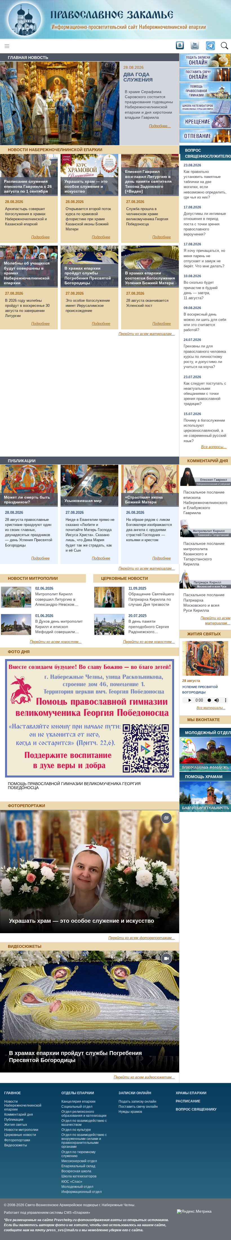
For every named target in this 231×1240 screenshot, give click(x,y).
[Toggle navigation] (7, 46)
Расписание (188, 1101)
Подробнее (40, 237)
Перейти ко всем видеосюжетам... (144, 1077)
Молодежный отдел (77, 1187)
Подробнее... (160, 126)
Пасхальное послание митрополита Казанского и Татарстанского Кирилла (204, 553)
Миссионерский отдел (79, 1161)
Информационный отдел (81, 1192)
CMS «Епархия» (77, 1213)
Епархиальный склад (78, 1166)
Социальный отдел (76, 1107)
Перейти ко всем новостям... (56, 642)
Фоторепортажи (17, 1140)
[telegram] (210, 46)
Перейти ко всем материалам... (147, 334)
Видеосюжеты (15, 1145)
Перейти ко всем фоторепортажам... (141, 938)
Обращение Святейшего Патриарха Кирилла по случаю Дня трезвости (151, 599)
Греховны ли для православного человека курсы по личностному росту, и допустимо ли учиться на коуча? (205, 356)
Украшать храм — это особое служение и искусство (81, 921)
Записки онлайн (135, 1093)
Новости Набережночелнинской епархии (22, 1105)
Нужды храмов (130, 1112)
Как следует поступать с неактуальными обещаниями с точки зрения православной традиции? (205, 393)
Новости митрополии (21, 1130)
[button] (224, 46)
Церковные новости (20, 1135)
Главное (12, 1093)
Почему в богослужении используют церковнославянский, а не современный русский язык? (205, 430)
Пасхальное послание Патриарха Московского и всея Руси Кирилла (204, 603)
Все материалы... (211, 708)
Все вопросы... (214, 447)
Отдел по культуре (76, 1130)
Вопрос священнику (196, 1109)
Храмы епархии (191, 1093)
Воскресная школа (76, 1171)
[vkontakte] (180, 45)
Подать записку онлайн (137, 1102)
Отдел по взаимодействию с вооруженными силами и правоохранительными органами (84, 1141)
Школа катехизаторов (78, 1176)
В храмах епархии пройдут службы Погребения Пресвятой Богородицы (75, 1056)
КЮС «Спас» (71, 1182)
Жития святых (15, 1125)
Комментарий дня (18, 1114)
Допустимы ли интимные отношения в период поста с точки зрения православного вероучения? (205, 224)
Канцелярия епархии (78, 1102)
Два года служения (138, 77)
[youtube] (194, 45)
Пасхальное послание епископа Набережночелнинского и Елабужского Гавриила (205, 502)
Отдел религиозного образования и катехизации (83, 1114)
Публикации (13, 1120)
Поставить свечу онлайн (138, 1107)
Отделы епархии (77, 1093)
